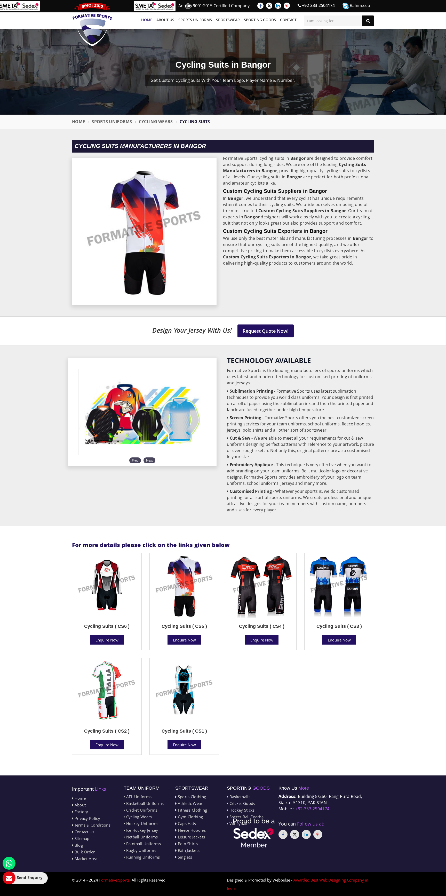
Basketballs (239, 796)
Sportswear (228, 19)
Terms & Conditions (91, 825)
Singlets (184, 857)
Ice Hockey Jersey (141, 830)
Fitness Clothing (192, 810)
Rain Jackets (188, 850)
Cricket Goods (241, 803)
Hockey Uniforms (141, 823)
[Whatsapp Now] (9, 863)
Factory (80, 811)
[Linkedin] (278, 6)
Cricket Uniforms (141, 810)
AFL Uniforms (138, 796)
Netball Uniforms (141, 836)
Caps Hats (186, 823)
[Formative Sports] (92, 24)
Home (146, 19)
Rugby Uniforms (140, 850)
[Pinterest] (287, 6)
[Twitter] (269, 6)
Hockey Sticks (241, 810)
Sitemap (81, 838)
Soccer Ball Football (247, 816)
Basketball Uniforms (144, 803)
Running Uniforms (142, 857)
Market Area (85, 858)
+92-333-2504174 (318, 5)
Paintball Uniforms (143, 843)
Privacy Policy (86, 818)
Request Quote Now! (266, 331)
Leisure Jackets (191, 836)
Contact (288, 19)
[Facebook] (260, 6)
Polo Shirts (187, 843)
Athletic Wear (189, 803)
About (79, 804)
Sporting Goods (260, 19)
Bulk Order (84, 851)
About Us (165, 19)
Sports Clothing (191, 796)
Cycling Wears (156, 121)
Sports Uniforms (195, 19)
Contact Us (83, 831)
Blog (78, 845)
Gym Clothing (190, 816)
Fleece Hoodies (191, 830)
